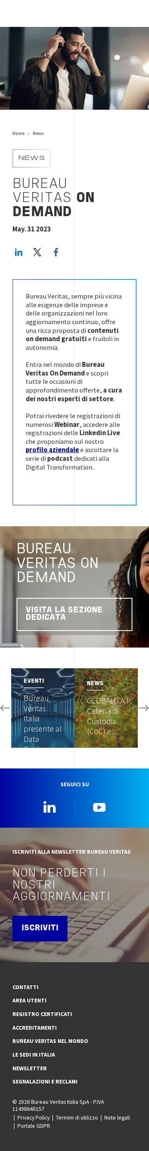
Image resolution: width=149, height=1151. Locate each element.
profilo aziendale (52, 449)
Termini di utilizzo (77, 1117)
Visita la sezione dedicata (64, 614)
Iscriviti (40, 928)
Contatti (25, 987)
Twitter (37, 252)
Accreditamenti (34, 1027)
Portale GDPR (33, 1125)
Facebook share (56, 252)
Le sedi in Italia (33, 1054)
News (38, 133)
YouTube (99, 807)
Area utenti (29, 1000)
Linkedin (49, 807)
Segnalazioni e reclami (44, 1081)
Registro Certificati (42, 1014)
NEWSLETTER (29, 1068)
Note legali (117, 1117)
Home (18, 133)
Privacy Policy (33, 1117)
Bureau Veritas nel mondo (50, 1041)
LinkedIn (18, 252)
